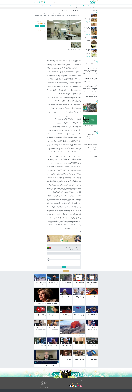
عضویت (37, 2)
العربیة (67, 390)
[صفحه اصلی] (46, 391)
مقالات (93, 7)
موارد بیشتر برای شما (39, 31)
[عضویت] (43, 391)
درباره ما (79, 390)
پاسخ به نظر (49, 248)
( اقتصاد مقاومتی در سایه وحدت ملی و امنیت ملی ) (40, 5)
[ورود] (44, 391)
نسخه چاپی (41, 28)
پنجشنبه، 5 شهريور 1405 (49, 5)
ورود (34, 2)
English (64, 390)
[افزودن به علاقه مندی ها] (41, 391)
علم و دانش (89, 7)
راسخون (95, 5)
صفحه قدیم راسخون (67, 5)
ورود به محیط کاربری (71, 390)
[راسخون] (94, 3)
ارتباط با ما (82, 390)
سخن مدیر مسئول (86, 390)
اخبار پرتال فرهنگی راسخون (75, 383)
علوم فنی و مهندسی (84, 7)
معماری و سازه (78, 7)
